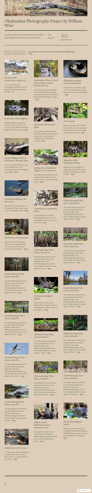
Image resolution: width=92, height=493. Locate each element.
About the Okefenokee (65, 36)
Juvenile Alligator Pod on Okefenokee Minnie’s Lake (16, 159)
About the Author (66, 40)
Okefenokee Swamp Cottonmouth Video (72, 82)
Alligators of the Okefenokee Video (71, 161)
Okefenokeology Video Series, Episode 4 (15, 358)
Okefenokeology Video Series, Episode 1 (15, 403)
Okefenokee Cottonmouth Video (45, 210)
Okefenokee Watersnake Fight (44, 126)
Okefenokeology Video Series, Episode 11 (73, 245)
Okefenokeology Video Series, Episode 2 (44, 377)
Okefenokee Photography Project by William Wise (43, 23)
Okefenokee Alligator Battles (72, 423)
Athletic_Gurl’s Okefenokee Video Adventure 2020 (42, 425)
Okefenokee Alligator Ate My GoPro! (16, 200)
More (37, 99)
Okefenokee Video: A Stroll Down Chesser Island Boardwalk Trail (46, 83)
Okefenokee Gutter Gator (16, 447)
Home (50, 35)
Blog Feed (51, 38)
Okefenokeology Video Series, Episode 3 (73, 377)
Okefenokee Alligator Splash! (43, 297)
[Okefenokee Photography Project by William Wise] (46, 8)
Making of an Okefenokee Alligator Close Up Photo (45, 169)
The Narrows (69, 121)
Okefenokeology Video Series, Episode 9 (15, 275)
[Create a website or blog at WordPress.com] (5, 484)
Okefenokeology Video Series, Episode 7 (15, 317)
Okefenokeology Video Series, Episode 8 (73, 289)
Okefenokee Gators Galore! (16, 237)
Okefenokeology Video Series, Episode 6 (73, 335)
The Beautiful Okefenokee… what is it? (15, 79)
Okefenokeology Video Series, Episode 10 (44, 251)
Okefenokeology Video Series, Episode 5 (44, 335)
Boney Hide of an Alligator (16, 118)
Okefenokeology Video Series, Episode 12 (73, 202)
